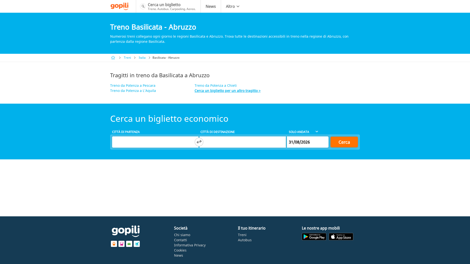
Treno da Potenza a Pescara (132, 85)
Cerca (344, 142)
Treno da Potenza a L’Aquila (133, 90)
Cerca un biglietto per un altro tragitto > (228, 90)
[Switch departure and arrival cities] (199, 142)
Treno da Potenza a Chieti (216, 85)
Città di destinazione (217, 132)
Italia (142, 57)
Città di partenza (126, 132)
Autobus (245, 240)
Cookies (180, 250)
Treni (127, 57)
